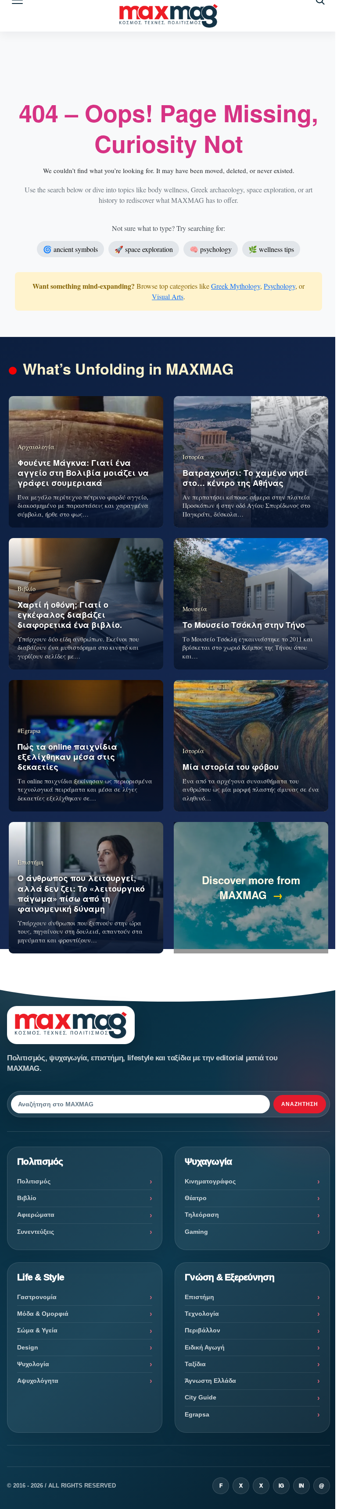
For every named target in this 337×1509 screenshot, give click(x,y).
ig (281, 1486)
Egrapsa (197, 1414)
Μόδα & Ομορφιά (42, 1313)
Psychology (279, 285)
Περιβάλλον (202, 1330)
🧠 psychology (211, 249)
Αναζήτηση (299, 1104)
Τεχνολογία (202, 1313)
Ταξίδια (195, 1363)
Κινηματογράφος (210, 1181)
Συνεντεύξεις (35, 1231)
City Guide (200, 1397)
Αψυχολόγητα (37, 1380)
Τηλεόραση (202, 1214)
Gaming (196, 1231)
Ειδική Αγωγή (205, 1347)
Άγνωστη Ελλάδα (210, 1380)
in (301, 1486)
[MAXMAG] (168, 15)
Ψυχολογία (33, 1363)
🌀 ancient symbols (70, 249)
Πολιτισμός (33, 1181)
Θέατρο (196, 1197)
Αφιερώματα (35, 1214)
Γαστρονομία (37, 1296)
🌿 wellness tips (271, 249)
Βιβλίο (26, 1197)
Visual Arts (167, 296)
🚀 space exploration (144, 249)
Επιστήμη (199, 1296)
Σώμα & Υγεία (37, 1330)
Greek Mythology (235, 285)
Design (27, 1347)
